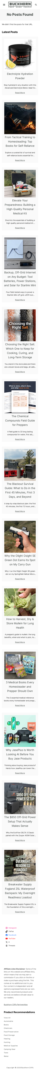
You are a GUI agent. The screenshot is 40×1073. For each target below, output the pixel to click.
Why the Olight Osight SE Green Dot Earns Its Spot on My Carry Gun (20, 560)
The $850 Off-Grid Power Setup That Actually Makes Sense (20, 821)
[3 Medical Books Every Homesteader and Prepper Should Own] (20, 665)
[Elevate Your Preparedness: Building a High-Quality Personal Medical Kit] (20, 183)
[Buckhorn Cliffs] (20, 4)
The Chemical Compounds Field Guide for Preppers (20, 421)
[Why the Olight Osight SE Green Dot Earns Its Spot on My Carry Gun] (20, 537)
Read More (20, 93)
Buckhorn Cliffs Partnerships (16, 1005)
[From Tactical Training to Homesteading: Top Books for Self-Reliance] (20, 118)
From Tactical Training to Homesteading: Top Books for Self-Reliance (20, 142)
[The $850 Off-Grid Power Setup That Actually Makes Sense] (20, 798)
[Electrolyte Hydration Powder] (20, 55)
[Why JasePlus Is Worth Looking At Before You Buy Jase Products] (20, 731)
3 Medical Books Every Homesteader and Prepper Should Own (20, 687)
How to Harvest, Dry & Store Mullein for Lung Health (20, 623)
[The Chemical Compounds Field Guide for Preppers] (20, 397)
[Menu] (4, 4)
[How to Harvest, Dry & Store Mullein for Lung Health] (20, 602)
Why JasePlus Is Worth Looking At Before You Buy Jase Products (20, 754)
